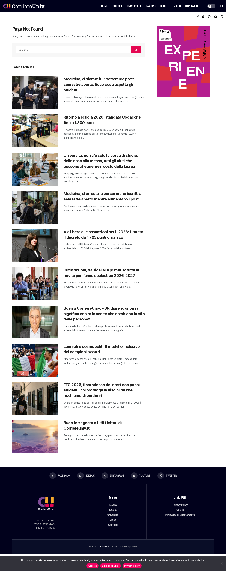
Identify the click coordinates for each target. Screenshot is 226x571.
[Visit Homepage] (24, 6)
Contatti (191, 6)
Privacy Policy (180, 505)
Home (104, 6)
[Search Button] (221, 6)
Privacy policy (132, 565)
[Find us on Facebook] (198, 17)
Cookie (180, 510)
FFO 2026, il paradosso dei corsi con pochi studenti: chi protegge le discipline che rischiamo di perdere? (102, 390)
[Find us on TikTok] (203, 17)
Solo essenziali (110, 565)
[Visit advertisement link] (183, 61)
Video (177, 6)
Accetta (92, 565)
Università (134, 6)
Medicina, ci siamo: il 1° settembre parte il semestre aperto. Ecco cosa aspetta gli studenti (101, 84)
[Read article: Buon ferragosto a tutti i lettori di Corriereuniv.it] (35, 436)
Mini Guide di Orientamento (180, 515)
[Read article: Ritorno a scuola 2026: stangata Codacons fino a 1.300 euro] (35, 130)
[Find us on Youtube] (215, 17)
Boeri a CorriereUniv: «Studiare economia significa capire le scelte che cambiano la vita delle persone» (104, 314)
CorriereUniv (103, 546)
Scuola (117, 6)
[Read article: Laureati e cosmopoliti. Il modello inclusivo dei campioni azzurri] (35, 360)
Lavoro (151, 6)
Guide (163, 6)
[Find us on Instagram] (209, 17)
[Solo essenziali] (221, 563)
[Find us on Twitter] (222, 17)
